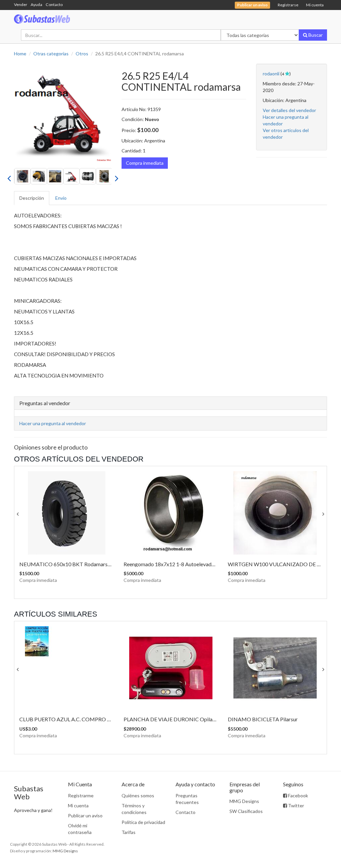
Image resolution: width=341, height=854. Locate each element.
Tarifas (129, 832)
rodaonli (271, 73)
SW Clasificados (246, 811)
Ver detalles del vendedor (289, 110)
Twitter (295, 805)
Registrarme (81, 795)
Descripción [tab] (31, 198)
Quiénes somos (138, 795)
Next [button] (116, 176)
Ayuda (36, 4)
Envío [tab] (61, 198)
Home (20, 53)
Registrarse (288, 4)
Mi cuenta (315, 4)
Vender (20, 4)
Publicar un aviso (85, 815)
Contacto (54, 4)
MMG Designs (244, 801)
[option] (63, 112)
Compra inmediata (145, 163)
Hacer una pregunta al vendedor (52, 423)
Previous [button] (9, 176)
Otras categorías (51, 53)
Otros (82, 53)
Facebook (297, 795)
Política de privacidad (143, 822)
